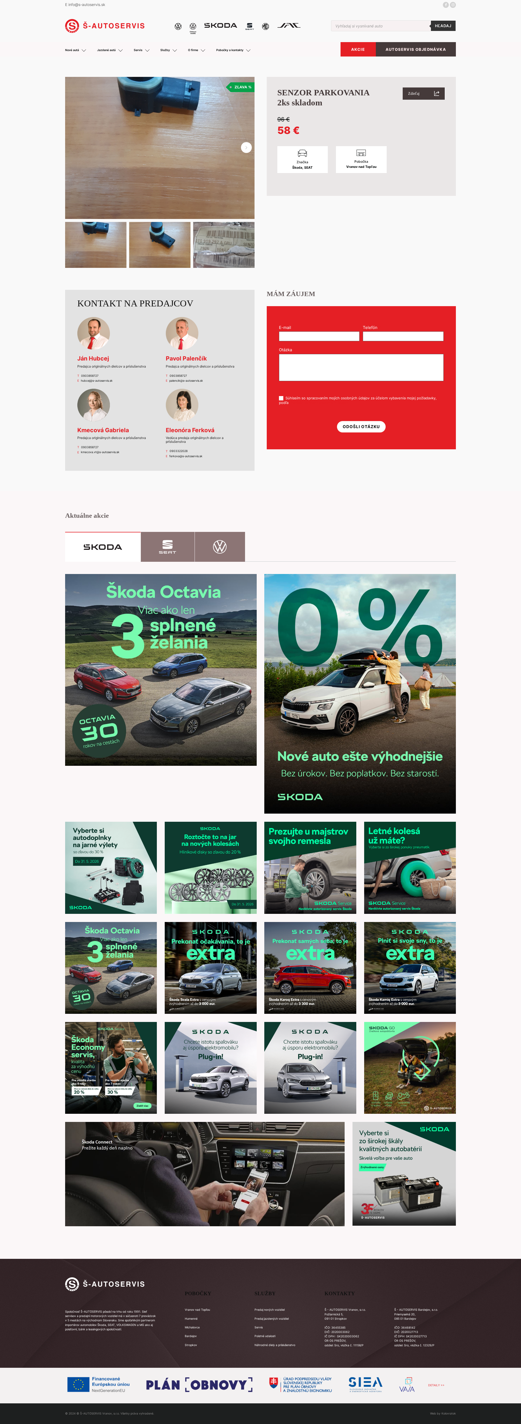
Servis (259, 1327)
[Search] (443, 25)
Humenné (191, 1319)
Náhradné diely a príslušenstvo (275, 1345)
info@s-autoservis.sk (86, 4)
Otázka (287, 349)
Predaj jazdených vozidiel (272, 1319)
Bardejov (191, 1336)
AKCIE (358, 49)
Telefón (372, 327)
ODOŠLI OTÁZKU (361, 426)
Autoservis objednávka (416, 49)
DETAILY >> (436, 1385)
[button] (246, 147)
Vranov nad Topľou (197, 1310)
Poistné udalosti (265, 1336)
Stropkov (191, 1345)
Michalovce (192, 1327)
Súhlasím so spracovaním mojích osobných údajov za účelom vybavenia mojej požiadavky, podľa (358, 400)
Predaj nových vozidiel (270, 1310)
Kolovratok (448, 1413)
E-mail (286, 327)
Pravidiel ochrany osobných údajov (319, 402)
